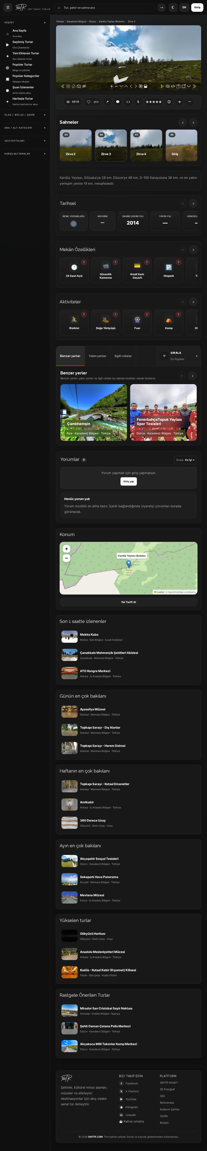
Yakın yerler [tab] (97, 356)
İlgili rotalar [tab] (123, 356)
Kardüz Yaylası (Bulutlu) (112, 21)
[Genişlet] (179, 101)
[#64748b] (73, 224)
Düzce (92, 21)
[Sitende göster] (128, 102)
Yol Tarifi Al (128, 602)
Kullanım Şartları (170, 1109)
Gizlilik (164, 1116)
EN (184, 7)
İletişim (164, 1122)
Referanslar (167, 1102)
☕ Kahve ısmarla (131, 1121)
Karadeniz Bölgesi (76, 21)
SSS (162, 1096)
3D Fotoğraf (167, 1089)
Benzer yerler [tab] (70, 356)
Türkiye (60, 21)
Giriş (197, 7)
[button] (128, 564)
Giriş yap (128, 481)
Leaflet (160, 592)
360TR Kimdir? (169, 1082)
